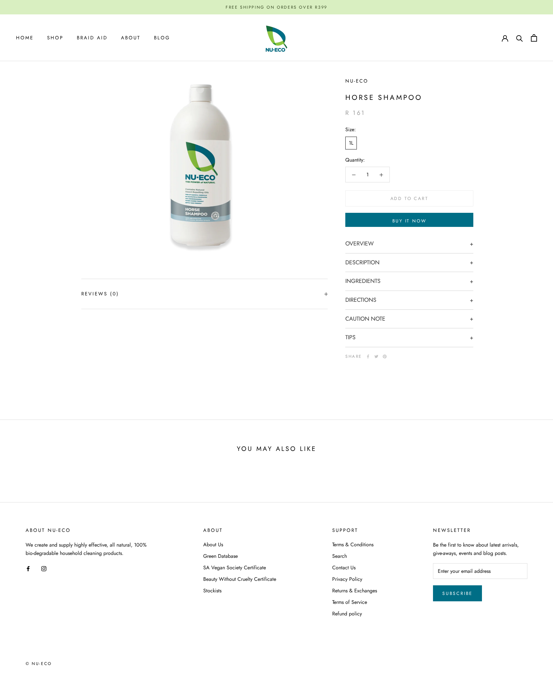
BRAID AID (92, 37)
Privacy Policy (347, 579)
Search (339, 556)
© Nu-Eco (39, 664)
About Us (213, 544)
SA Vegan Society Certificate (234, 567)
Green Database (220, 556)
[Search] (519, 38)
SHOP (55, 37)
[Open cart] (534, 38)
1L (351, 143)
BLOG (162, 37)
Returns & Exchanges (354, 590)
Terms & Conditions (352, 544)
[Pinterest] (385, 356)
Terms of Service (349, 602)
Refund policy (347, 613)
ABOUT (130, 37)
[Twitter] (376, 356)
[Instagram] (43, 568)
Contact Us (344, 567)
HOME (25, 37)
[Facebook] (368, 356)
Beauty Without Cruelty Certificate (239, 579)
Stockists (212, 590)
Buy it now (409, 221)
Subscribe (457, 593)
